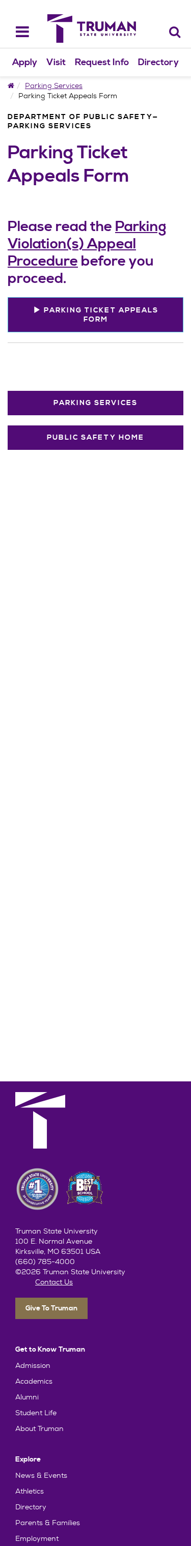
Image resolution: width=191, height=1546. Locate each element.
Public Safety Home (95, 437)
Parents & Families (47, 1522)
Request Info (102, 62)
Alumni (27, 1396)
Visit (56, 62)
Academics (33, 1381)
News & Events (41, 1475)
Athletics (29, 1491)
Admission (32, 1365)
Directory (158, 62)
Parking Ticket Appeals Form (99, 315)
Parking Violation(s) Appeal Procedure (87, 244)
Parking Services (54, 85)
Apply (24, 62)
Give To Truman (51, 1308)
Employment (37, 1538)
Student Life (36, 1412)
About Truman (39, 1428)
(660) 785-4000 (45, 1261)
